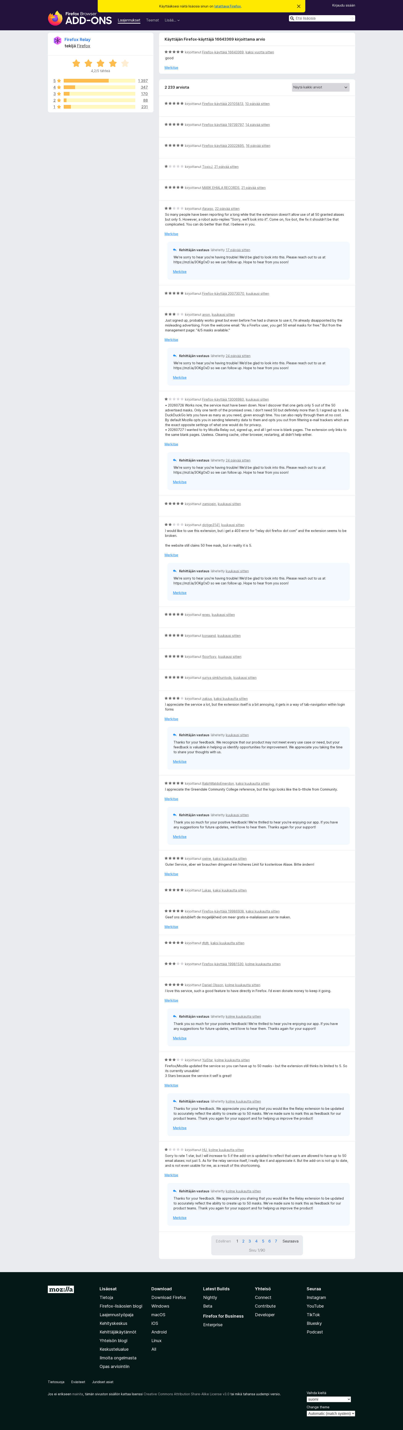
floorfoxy (209, 657)
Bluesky (314, 1323)
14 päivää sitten (257, 125)
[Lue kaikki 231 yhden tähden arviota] (99, 107)
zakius (207, 699)
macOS (158, 1314)
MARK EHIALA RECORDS (221, 188)
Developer (265, 1314)
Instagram (316, 1297)
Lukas (206, 890)
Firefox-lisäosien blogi (121, 1306)
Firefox (83, 45)
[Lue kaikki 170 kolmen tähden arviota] (99, 94)
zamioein (209, 504)
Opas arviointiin (114, 1366)
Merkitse (171, 67)
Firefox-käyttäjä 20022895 (223, 146)
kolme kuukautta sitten (263, 964)
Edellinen (223, 1241)
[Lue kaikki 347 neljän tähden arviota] (99, 87)
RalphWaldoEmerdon (218, 783)
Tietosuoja (56, 1382)
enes (206, 615)
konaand (209, 636)
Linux (156, 1340)
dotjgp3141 (210, 525)
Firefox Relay (77, 39)
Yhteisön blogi (113, 1340)
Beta (207, 1306)
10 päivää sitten (257, 104)
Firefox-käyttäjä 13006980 (223, 399)
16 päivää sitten (258, 146)
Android (159, 1331)
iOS (154, 1323)
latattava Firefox (227, 6)
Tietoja (106, 1297)
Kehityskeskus (113, 1323)
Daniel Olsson (212, 985)
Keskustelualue (114, 1349)
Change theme (318, 1407)
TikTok (313, 1314)
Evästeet (78, 1382)
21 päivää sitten (226, 167)
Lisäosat (108, 1288)
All (153, 1349)
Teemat (152, 20)
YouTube (315, 1306)
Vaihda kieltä (316, 1393)
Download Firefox (168, 1297)
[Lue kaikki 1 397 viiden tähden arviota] (99, 81)
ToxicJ (207, 167)
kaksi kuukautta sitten (231, 699)
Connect (263, 1297)
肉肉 (205, 943)
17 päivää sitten (238, 250)
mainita (77, 1394)
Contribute (265, 1306)
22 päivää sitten (227, 209)
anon (206, 314)
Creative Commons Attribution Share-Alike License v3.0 (186, 1394)
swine (206, 859)
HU (204, 1150)
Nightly (210, 1297)
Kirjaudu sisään (343, 5)
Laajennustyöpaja (116, 1314)
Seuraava (291, 1241)
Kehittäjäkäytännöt (118, 1331)
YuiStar (207, 1060)
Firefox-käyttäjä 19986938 (223, 911)
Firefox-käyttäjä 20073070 (223, 293)
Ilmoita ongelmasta (118, 1357)
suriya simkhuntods (217, 678)
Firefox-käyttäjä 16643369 (223, 52)
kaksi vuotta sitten (260, 52)
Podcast (315, 1331)
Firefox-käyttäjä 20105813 (222, 104)
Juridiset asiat (102, 1382)
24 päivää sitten (238, 356)
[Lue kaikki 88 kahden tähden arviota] (99, 100)
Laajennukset (129, 20)
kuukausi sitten (257, 293)
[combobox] (322, 18)
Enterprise (212, 1324)
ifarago (207, 209)
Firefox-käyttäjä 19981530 (222, 964)
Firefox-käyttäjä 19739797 (222, 125)
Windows (160, 1306)
